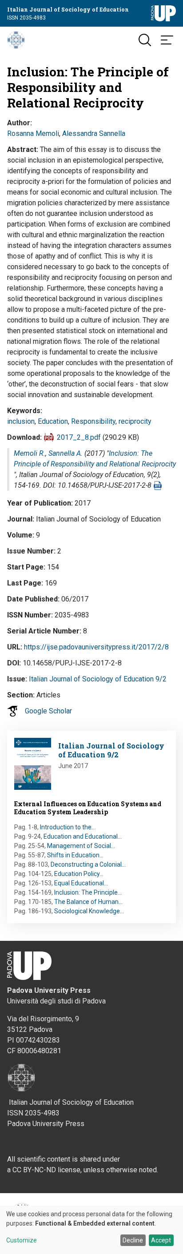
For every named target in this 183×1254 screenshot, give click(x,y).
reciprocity (135, 421)
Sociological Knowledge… (89, 911)
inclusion (21, 421)
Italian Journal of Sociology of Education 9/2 (98, 679)
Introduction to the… (67, 827)
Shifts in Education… (75, 855)
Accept (161, 1240)
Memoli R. (29, 453)
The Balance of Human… (88, 901)
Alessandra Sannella (93, 133)
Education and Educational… (83, 836)
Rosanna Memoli (33, 133)
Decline (133, 1240)
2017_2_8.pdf (79, 437)
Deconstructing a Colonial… (88, 864)
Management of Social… (81, 845)
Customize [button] (21, 1240)
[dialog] (91, 1230)
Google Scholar (48, 711)
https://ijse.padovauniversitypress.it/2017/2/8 (96, 647)
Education (53, 421)
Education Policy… (78, 873)
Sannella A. (65, 453)
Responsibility (93, 421)
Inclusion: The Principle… (88, 892)
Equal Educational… (81, 883)
